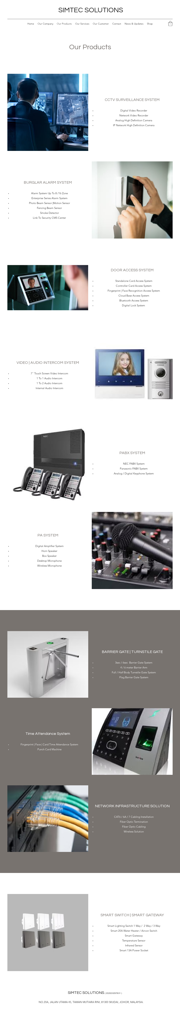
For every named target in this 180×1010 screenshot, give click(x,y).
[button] (170, 23)
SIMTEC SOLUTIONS (90, 10)
